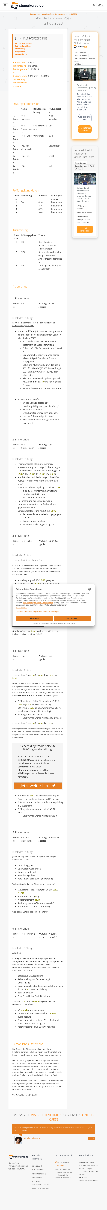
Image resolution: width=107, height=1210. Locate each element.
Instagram (59, 1165)
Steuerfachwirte (81, 55)
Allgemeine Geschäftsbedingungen (41, 1183)
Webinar (78, 64)
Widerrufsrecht (38, 1174)
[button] (94, 5)
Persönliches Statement (24, 54)
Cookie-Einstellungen (40, 1188)
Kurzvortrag (20, 48)
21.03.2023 (73, 14)
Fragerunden (20, 51)
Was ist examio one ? (84, 118)
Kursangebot (35, 14)
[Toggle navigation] (5, 5)
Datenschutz (37, 1178)
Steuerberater (80, 53)
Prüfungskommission (23, 43)
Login (100, 5)
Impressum (36, 1166)
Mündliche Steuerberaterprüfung (54, 14)
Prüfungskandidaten (23, 46)
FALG (92, 166)
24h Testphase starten (84, 129)
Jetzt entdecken (84, 229)
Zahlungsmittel (38, 1170)
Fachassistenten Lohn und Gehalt (84, 59)
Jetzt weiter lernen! (38, 785)
